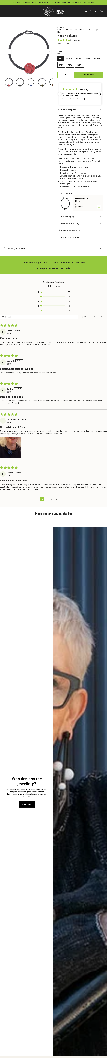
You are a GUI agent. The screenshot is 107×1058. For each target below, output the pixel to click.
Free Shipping (67, 216)
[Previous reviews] (59, 94)
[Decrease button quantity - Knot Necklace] (60, 75)
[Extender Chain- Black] (65, 203)
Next (48, 51)
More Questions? (17, 248)
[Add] (99, 207)
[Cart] (102, 11)
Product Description (66, 109)
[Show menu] (5, 11)
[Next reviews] (101, 94)
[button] (63, 40)
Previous (8, 51)
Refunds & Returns (70, 237)
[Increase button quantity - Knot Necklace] (70, 75)
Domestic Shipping (70, 223)
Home (59, 28)
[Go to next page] (70, 499)
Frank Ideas (12, 794)
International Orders (70, 230)
